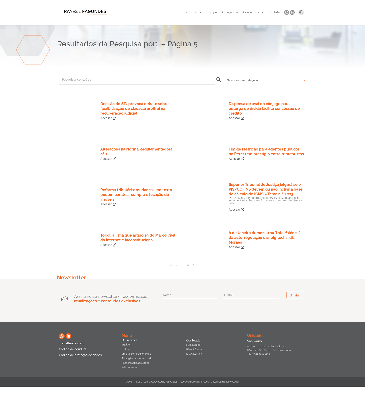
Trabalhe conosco (72, 343)
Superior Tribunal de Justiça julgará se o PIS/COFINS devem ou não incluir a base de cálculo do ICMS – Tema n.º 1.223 (265, 189)
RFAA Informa (194, 349)
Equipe (212, 12)
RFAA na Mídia (194, 353)
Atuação (227, 12)
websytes (234, 381)
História (126, 349)
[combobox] (137, 79)
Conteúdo (193, 340)
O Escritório (130, 340)
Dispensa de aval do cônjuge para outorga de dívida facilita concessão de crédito (264, 108)
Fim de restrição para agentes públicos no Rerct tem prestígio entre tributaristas (266, 151)
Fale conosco (129, 367)
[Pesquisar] (219, 79)
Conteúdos (251, 12)
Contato (274, 12)
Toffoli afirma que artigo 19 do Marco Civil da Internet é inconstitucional (137, 237)
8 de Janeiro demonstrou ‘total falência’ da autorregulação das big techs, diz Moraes (264, 237)
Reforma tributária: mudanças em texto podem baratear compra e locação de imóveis (136, 195)
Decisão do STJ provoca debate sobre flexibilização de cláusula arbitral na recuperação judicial (134, 108)
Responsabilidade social (135, 362)
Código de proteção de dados (80, 355)
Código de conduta (72, 349)
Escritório (190, 12)
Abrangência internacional (136, 358)
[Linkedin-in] (292, 12)
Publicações (193, 344)
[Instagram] (286, 12)
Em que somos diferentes (136, 353)
